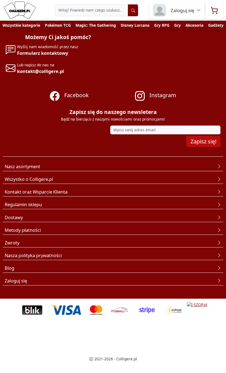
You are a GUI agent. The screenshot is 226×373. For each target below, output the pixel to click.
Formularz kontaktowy (42, 53)
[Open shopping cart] (214, 10)
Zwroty (12, 242)
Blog (9, 268)
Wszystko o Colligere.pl (29, 179)
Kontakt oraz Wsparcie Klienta (36, 192)
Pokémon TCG (58, 25)
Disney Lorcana (135, 25)
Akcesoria (194, 25)
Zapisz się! (203, 141)
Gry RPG (162, 25)
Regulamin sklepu (23, 204)
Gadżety (216, 25)
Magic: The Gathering (96, 25)
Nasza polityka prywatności (33, 255)
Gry (177, 25)
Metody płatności (23, 230)
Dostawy (14, 217)
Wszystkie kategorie (21, 25)
